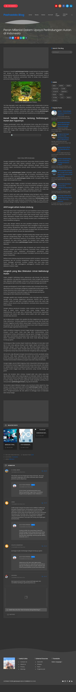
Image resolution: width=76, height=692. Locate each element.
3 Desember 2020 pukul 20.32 (18, 577)
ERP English (57, 14)
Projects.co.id (41, 669)
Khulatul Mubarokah (17, 545)
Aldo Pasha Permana (24, 485)
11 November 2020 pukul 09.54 (26, 487)
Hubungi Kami (65, 14)
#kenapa (11, 459)
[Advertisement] (26, 57)
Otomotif (50, 15)
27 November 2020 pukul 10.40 (18, 547)
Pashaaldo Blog (13, 14)
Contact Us (23, 662)
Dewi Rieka (14, 575)
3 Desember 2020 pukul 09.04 (26, 558)
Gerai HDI (40, 662)
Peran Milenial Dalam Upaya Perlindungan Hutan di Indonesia (64, 124)
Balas (45, 471)
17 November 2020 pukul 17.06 (18, 504)
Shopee (39, 664)
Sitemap (22, 669)
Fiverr (39, 667)
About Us (23, 664)
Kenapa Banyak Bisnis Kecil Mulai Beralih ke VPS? (64, 149)
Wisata (37, 15)
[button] (10, 38)
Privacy (22, 667)
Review (43, 15)
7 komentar (15, 457)
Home (30, 15)
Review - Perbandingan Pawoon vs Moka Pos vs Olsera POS (64, 113)
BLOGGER (33, 681)
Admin (13, 502)
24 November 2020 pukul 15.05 (26, 526)
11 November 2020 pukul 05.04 (18, 472)
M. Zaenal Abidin (15, 470)
